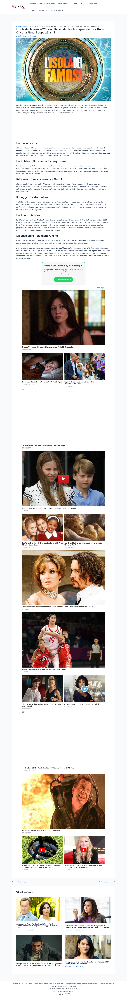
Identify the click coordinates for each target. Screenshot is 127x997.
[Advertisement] (63, 151)
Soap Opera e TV (20, 952)
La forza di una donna (47, 3)
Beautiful (33, 3)
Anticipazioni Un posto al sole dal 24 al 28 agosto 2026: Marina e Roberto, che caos (87, 985)
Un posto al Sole (91, 3)
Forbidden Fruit (76, 3)
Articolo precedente (20, 904)
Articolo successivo (107, 904)
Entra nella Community (63, 301)
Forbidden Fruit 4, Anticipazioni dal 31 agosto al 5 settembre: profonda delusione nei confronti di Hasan (87, 949)
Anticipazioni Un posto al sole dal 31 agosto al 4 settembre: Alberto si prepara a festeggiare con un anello (36, 948)
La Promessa (63, 3)
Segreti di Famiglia (57, 10)
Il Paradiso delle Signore (38, 10)
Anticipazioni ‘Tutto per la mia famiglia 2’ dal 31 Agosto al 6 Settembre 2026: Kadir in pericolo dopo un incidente (39, 987)
